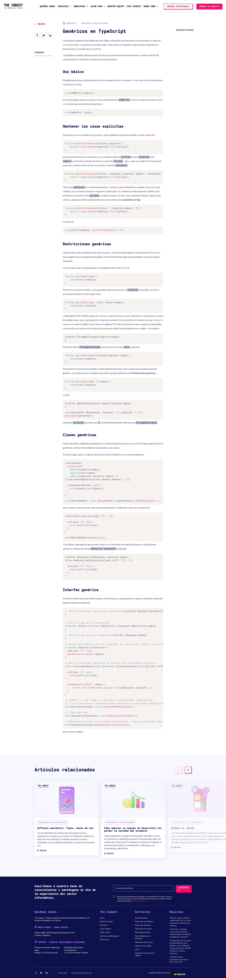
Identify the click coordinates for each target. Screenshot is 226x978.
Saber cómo (105, 932)
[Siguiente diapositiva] (188, 770)
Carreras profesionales (109, 936)
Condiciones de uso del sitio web (81, 973)
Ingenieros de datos (143, 946)
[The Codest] (13, 8)
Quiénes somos (106, 921)
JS (138, 135)
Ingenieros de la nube (144, 942)
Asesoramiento (141, 918)
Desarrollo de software (144, 921)
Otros (137, 949)
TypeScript (150, 135)
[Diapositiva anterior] (179, 770)
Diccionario (104, 939)
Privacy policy (62, 973)
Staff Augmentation (143, 932)
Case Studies (105, 929)
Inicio (102, 918)
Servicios (103, 925)
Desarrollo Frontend (143, 929)
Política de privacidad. (138, 901)
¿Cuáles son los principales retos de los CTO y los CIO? (179, 959)
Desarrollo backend (143, 925)
